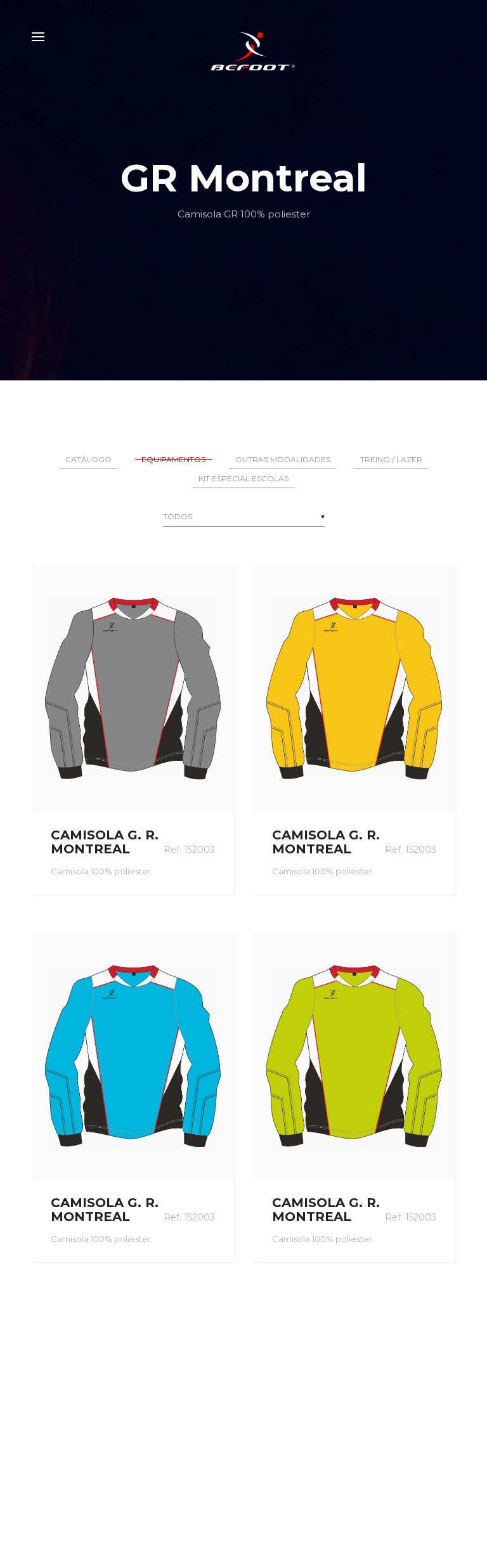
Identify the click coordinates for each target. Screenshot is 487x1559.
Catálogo (88, 459)
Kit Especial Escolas (243, 478)
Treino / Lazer (391, 459)
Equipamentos (173, 459)
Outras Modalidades (282, 459)
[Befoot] (243, 37)
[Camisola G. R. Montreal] (133, 688)
